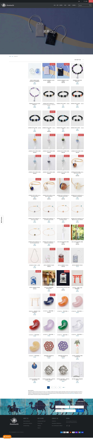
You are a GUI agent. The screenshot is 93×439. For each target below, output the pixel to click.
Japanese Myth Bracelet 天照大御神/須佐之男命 (48, 209)
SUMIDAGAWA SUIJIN (48, 255)
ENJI (48, 346)
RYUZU (77, 255)
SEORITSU (34, 162)
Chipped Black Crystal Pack (63, 278)
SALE (55, 5)
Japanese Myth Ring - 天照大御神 (77, 94)
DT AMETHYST (48, 325)
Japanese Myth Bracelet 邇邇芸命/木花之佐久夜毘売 (77, 209)
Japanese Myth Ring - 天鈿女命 (63, 94)
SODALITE (48, 301)
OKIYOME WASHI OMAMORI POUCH (77, 369)
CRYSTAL (77, 325)
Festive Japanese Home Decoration (34, 369)
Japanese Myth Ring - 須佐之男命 (48, 118)
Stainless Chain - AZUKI (34, 255)
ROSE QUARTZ (77, 301)
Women (73, 393)
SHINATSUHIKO (63, 162)
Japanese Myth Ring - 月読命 (77, 118)
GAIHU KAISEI (63, 255)
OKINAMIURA (34, 278)
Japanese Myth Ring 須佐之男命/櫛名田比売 (34, 186)
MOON (63, 71)
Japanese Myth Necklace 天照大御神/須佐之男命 (63, 186)
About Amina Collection (27, 423)
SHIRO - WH (63, 232)
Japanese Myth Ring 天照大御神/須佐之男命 (77, 162)
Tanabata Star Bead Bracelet (77, 71)
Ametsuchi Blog (26, 425)
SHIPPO (48, 369)
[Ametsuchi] (7, 5)
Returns (39, 427)
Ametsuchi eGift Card (41, 421)
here (48, 394)
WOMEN (60, 5)
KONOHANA (48, 141)
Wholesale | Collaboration (56, 423)
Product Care (40, 423)
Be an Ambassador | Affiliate (57, 425)
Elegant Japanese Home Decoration (77, 346)
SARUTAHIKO (63, 141)
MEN (65, 5)
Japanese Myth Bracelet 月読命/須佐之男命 (34, 209)
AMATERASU (34, 141)
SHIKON (63, 346)
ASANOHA (63, 369)
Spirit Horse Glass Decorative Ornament (34, 71)
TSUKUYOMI (77, 141)
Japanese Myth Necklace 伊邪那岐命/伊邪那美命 (77, 186)
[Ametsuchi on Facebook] (67, 426)
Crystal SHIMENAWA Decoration (48, 278)
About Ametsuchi (26, 421)
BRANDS (74, 5)
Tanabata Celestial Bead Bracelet (34, 94)
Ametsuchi (14, 432)
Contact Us (54, 421)
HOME (69, 5)
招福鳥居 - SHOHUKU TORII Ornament (34, 301)
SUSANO (48, 162)
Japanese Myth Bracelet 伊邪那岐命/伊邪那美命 (48, 232)
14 (59, 387)
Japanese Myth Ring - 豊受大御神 (63, 118)
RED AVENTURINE (63, 301)
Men (69, 393)
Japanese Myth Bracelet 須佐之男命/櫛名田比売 (34, 232)
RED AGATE (34, 325)
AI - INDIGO (77, 232)
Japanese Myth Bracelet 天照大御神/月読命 (63, 209)
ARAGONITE (34, 346)
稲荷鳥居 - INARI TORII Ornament (77, 278)
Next (64, 387)
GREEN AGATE (63, 325)
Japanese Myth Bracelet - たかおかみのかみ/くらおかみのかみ (48, 94)
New (58, 5)
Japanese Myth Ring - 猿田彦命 (34, 118)
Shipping (39, 425)
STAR (48, 71)
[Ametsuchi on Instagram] (69, 426)
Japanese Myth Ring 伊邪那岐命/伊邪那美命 (48, 186)
